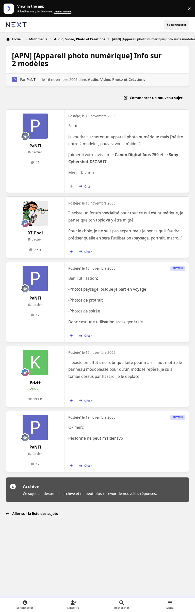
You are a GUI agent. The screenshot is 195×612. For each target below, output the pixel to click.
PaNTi (32, 79)
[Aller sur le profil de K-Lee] (35, 362)
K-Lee (35, 382)
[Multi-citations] (71, 186)
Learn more (10, 8)
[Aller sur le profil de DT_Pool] (35, 213)
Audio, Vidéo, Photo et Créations (116, 79)
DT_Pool (35, 233)
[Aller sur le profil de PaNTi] (14, 79)
